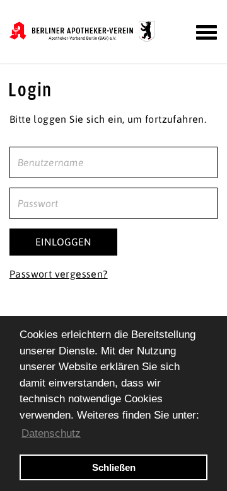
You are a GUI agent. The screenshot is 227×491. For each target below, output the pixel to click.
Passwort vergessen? (58, 273)
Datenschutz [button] (51, 433)
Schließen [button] (114, 467)
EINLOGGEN (63, 241)
